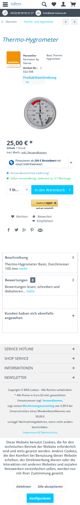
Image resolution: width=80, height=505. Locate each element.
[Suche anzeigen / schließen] (44, 4)
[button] (44, 205)
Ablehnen (23, 486)
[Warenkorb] (73, 4)
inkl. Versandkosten (34, 152)
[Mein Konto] (63, 4)
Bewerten (44, 216)
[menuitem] (3, 4)
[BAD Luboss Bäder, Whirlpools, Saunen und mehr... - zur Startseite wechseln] (16, 5)
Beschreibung (16, 257)
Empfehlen (44, 221)
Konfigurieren (40, 498)
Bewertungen (16, 280)
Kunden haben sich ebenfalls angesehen (29, 315)
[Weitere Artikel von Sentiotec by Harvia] (13, 58)
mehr (23, 268)
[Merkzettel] (53, 4)
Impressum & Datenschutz (40, 432)
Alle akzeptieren (50, 486)
